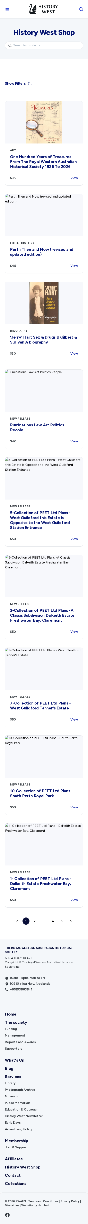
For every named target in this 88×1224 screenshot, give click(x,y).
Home (10, 1014)
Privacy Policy (70, 1201)
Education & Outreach (21, 1109)
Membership (16, 1140)
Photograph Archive (20, 1090)
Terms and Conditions (43, 1201)
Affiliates (14, 1158)
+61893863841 (21, 989)
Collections (15, 1183)
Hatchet (43, 1205)
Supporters (13, 1048)
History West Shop (23, 1167)
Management (15, 1035)
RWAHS (21, 1201)
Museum (11, 1096)
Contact (13, 1175)
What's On (14, 1060)
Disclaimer (12, 1205)
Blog (9, 1068)
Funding (11, 1029)
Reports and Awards (20, 1042)
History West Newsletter (24, 1116)
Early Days (12, 1123)
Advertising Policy (18, 1129)
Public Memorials (17, 1103)
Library (10, 1083)
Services (13, 1076)
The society (16, 1022)
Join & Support (16, 1147)
